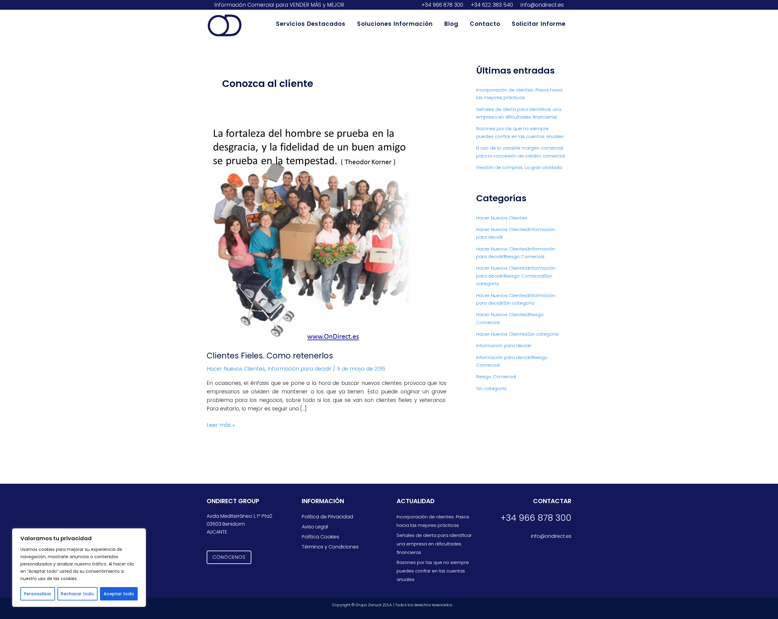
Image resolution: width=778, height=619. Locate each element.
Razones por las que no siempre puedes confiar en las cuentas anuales (433, 571)
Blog (451, 24)
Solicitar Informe (539, 24)
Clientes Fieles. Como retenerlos (270, 355)
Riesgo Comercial (496, 376)
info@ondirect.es (541, 5)
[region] (79, 567)
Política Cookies (320, 536)
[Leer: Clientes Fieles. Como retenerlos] (312, 233)
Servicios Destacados (311, 24)
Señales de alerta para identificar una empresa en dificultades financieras (434, 543)
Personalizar (37, 594)
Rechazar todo (77, 594)
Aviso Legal (315, 526)
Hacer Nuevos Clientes (236, 368)
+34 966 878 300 (441, 5)
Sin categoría (491, 388)
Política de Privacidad (327, 516)
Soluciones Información (395, 24)
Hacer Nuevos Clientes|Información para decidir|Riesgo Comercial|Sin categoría (515, 276)
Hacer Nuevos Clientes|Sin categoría (517, 334)
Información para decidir (299, 368)
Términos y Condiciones (330, 546)
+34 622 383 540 (491, 5)
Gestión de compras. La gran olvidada (519, 167)
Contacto (485, 24)
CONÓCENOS (229, 557)
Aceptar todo (119, 594)
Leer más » (221, 425)
